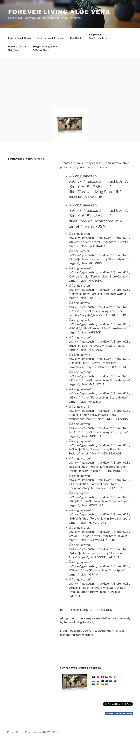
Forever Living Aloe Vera (59, 12)
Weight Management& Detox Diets (45, 48)
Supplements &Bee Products (97, 36)
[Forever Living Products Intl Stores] (74, 692)
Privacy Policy (15, 732)
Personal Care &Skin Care (17, 48)
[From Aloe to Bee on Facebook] (119, 714)
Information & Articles (50, 38)
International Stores (19, 38)
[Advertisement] (70, 82)
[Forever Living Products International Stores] (104, 680)
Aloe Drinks (75, 38)
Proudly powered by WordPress (42, 732)
